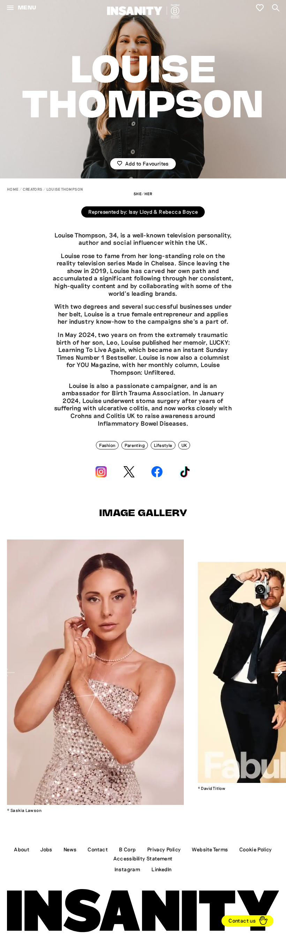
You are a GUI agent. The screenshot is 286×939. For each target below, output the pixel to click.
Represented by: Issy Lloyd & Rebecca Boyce (143, 211)
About (21, 849)
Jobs (46, 849)
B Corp (127, 849)
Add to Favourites (146, 163)
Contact (98, 849)
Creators (32, 189)
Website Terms (210, 849)
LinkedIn (161, 869)
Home (13, 189)
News (70, 849)
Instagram (127, 869)
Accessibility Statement (142, 858)
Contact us (242, 920)
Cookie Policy (255, 849)
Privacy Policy (164, 849)
